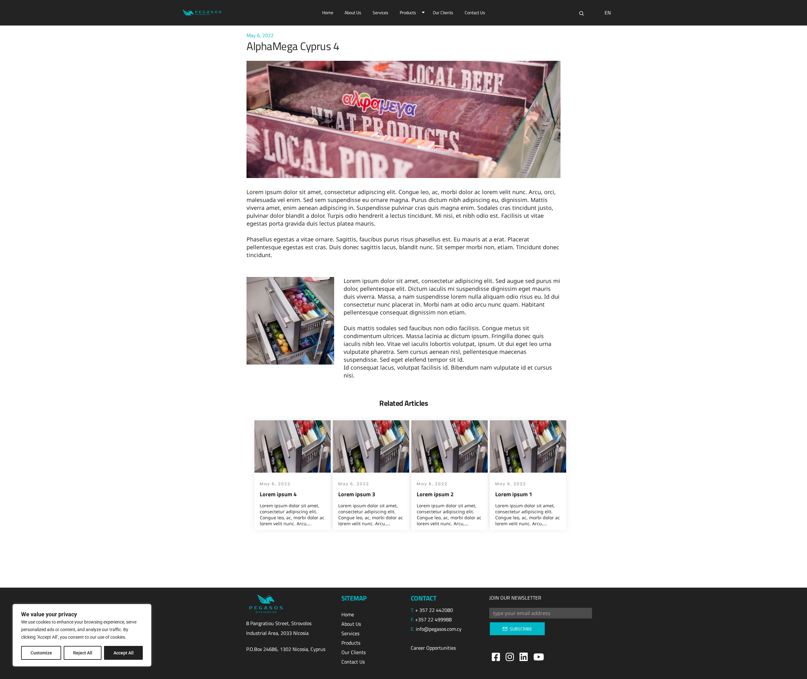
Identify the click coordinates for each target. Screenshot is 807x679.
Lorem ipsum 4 (278, 494)
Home (327, 12)
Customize (41, 652)
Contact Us (475, 12)
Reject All (82, 652)
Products (408, 12)
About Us (353, 12)
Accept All (123, 652)
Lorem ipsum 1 (513, 494)
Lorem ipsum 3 (356, 494)
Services (380, 12)
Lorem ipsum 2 (435, 494)
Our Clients (443, 12)
